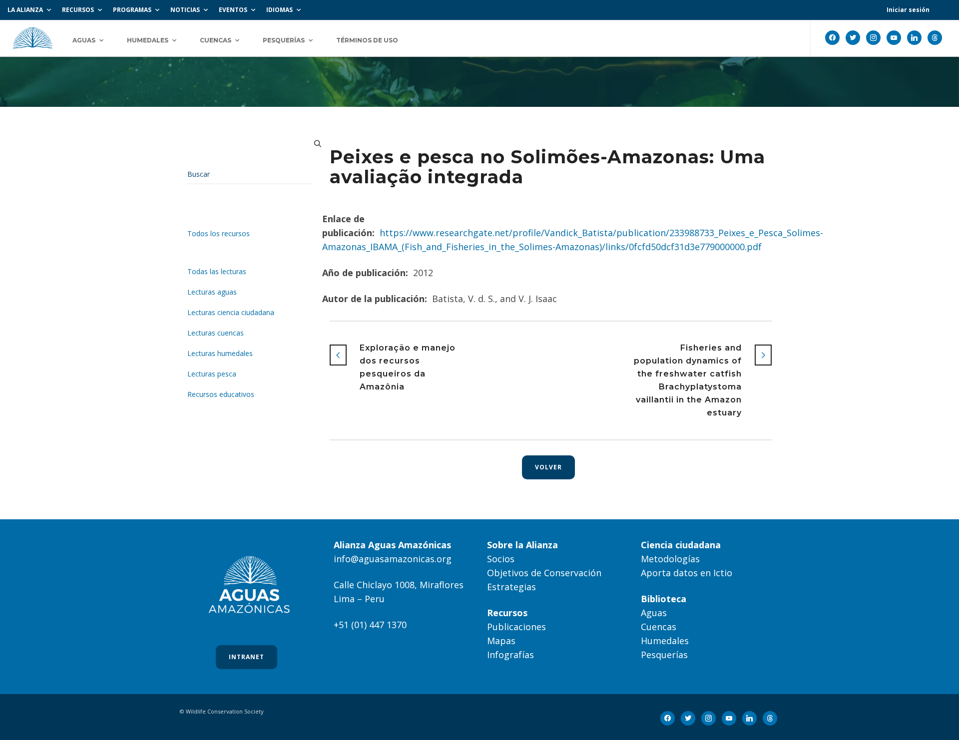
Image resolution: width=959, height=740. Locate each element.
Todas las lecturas (216, 271)
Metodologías (670, 559)
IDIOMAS (279, 9)
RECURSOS (78, 9)
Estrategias (511, 587)
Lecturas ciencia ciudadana (230, 312)
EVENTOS (233, 9)
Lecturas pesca (211, 373)
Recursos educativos (220, 394)
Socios (500, 559)
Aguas (654, 613)
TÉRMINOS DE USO (367, 40)
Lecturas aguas (212, 292)
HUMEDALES (147, 40)
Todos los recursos (218, 233)
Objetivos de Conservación (544, 573)
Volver (548, 467)
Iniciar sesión (908, 9)
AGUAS (83, 40)
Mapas (501, 641)
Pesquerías (664, 655)
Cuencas (658, 627)
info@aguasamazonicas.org (393, 559)
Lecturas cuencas (215, 333)
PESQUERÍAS (284, 40)
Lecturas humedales (220, 353)
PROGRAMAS (132, 9)
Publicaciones (516, 627)
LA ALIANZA (25, 9)
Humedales (665, 641)
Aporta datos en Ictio (686, 573)
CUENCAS (215, 40)
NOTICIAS (185, 9)
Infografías (510, 655)
